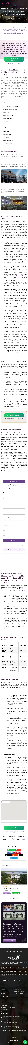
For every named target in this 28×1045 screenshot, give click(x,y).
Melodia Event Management (15, 275)
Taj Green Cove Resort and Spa (16, 888)
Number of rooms (7, 523)
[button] (25, 3)
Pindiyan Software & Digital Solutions (16, 1042)
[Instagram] (7, 952)
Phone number (6, 498)
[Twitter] (21, 952)
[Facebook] (14, 952)
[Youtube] (10, 952)
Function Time (6, 534)
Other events (12, 530)
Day (5, 535)
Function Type (6, 529)
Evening (9, 535)
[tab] (14, 481)
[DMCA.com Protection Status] (14, 1040)
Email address (6, 504)
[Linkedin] (17, 952)
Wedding (6, 530)
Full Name (5, 492)
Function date (6, 511)
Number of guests (7, 517)
